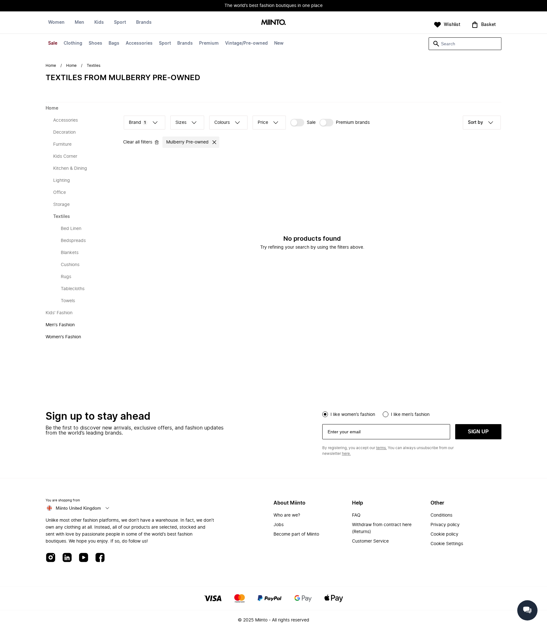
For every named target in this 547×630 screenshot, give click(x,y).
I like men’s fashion (410, 414)
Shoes (95, 43)
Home (51, 65)
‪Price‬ (263, 122)
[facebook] (100, 557)
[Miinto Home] (273, 22)
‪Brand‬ (137, 122)
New (279, 43)
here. (346, 453)
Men (79, 22)
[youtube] (84, 557)
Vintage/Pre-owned (246, 43)
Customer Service (370, 541)
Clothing (73, 43)
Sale (52, 43)
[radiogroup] (411, 413)
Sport (165, 43)
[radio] (325, 414)
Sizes (180, 122)
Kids (99, 22)
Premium (209, 43)
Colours (222, 122)
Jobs (279, 525)
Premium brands (353, 122)
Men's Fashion (60, 325)
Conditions (441, 515)
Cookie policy (444, 534)
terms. (381, 448)
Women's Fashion (63, 337)
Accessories (139, 43)
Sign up (478, 431)
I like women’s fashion (352, 414)
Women (56, 22)
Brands (185, 43)
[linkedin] (67, 557)
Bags (114, 43)
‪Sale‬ (311, 122)
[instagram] (51, 557)
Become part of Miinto (296, 534)
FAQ (356, 515)
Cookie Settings (447, 544)
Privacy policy (445, 525)
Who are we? (287, 515)
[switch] (303, 122)
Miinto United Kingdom (78, 508)
